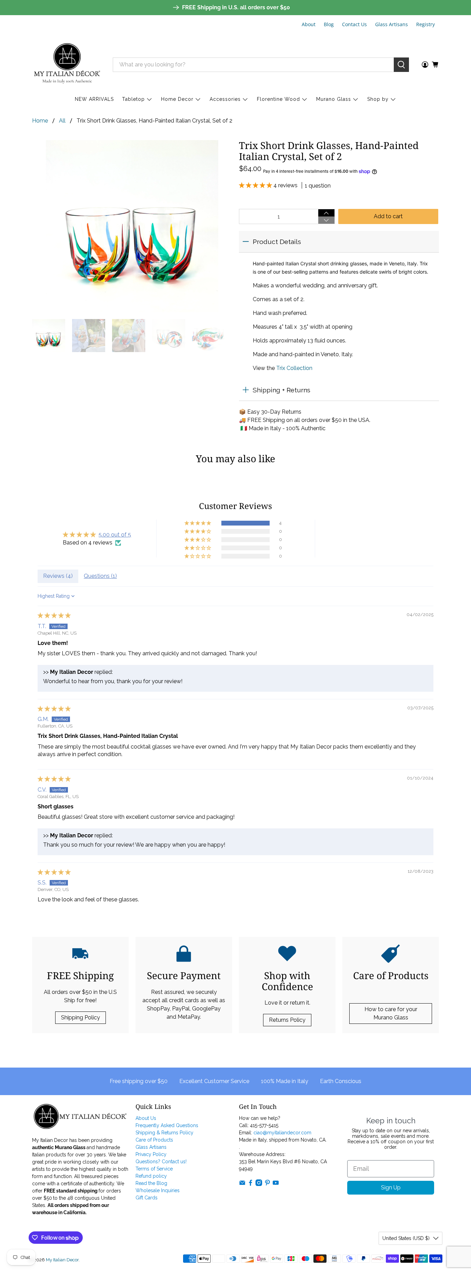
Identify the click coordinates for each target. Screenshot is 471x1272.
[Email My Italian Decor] (242, 1184)
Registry (425, 24)
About (308, 24)
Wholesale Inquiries (158, 1190)
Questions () (100, 576)
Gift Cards (147, 1197)
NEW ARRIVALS (94, 99)
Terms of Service (154, 1169)
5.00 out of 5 (115, 534)
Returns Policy (287, 1020)
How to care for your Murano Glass (390, 1013)
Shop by (378, 99)
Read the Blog (151, 1183)
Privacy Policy (151, 1154)
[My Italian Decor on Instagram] (258, 1184)
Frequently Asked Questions (167, 1125)
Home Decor (177, 99)
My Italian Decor (62, 1259)
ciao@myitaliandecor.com (282, 1132)
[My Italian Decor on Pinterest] (267, 1184)
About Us (146, 1118)
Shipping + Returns (281, 390)
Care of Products (154, 1140)
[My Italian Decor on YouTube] (275, 1184)
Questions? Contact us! (161, 1161)
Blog (329, 24)
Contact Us (354, 24)
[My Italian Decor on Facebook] (250, 1184)
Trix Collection (294, 368)
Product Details (277, 241)
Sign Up (391, 1187)
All (62, 121)
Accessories (225, 99)
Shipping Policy (80, 1017)
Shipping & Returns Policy (164, 1132)
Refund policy (151, 1176)
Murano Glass (333, 99)
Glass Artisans (391, 24)
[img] (54, 615)
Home (40, 121)
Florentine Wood (278, 99)
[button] (256, 185)
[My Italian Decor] (67, 64)
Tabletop (133, 99)
